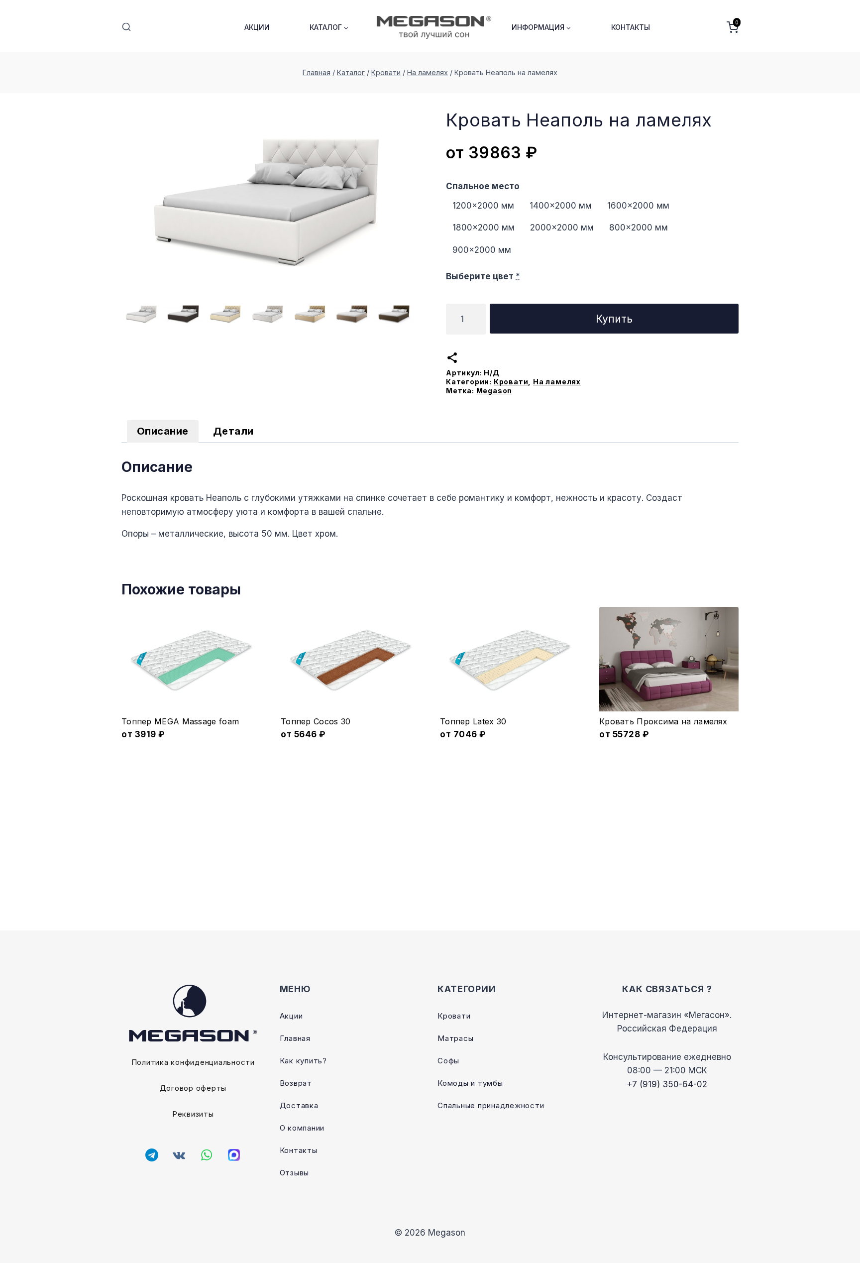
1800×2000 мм (483, 227)
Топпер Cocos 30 (316, 721)
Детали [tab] (233, 431)
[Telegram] (152, 1155)
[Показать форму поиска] (126, 27)
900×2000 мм (481, 250)
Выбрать (191, 743)
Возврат (296, 1083)
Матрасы (455, 1038)
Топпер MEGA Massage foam (180, 721)
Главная (295, 1038)
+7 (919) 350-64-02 (667, 1084)
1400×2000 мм (561, 206)
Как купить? (303, 1060)
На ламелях (557, 381)
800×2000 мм (638, 227)
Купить (614, 318)
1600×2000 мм (638, 206)
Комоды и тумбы (470, 1083)
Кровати (511, 381)
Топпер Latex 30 (473, 721)
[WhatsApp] (206, 1155)
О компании (302, 1128)
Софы (448, 1060)
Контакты (630, 27)
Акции (257, 27)
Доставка (299, 1105)
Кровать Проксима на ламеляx (663, 721)
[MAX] (234, 1155)
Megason (494, 390)
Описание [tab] (163, 431)
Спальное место (483, 186)
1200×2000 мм (483, 206)
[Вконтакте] (179, 1155)
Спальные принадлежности (490, 1105)
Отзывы (295, 1172)
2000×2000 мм (562, 227)
